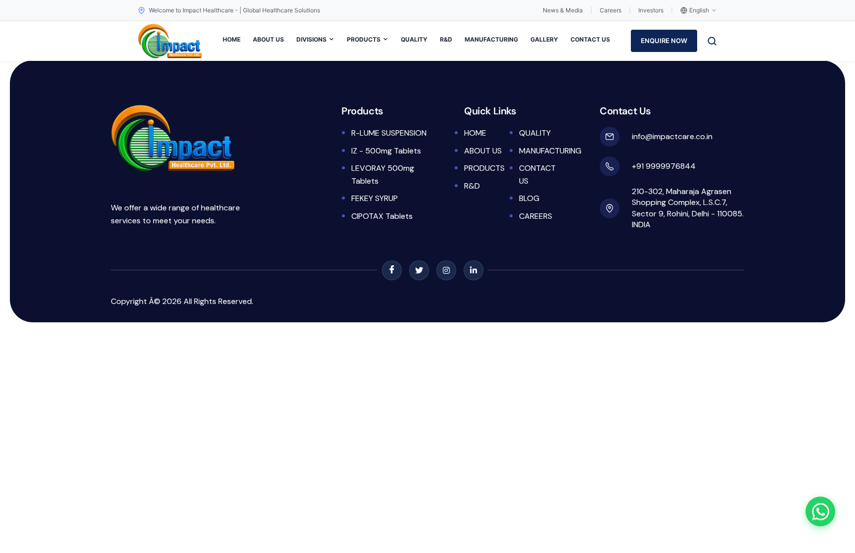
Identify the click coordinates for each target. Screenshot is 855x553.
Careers (610, 10)
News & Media (563, 10)
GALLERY (544, 39)
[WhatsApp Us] (820, 511)
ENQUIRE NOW (664, 41)
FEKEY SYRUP (374, 198)
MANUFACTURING (491, 39)
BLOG (529, 198)
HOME (231, 39)
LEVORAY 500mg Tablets (382, 174)
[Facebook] (392, 270)
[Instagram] (446, 270)
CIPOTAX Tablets (382, 216)
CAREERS (535, 216)
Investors (651, 10)
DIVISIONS (311, 39)
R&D (446, 39)
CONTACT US (590, 39)
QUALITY (414, 39)
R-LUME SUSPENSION (389, 133)
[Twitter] (419, 270)
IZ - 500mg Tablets (386, 151)
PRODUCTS (363, 39)
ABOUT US (268, 39)
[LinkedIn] (473, 270)
